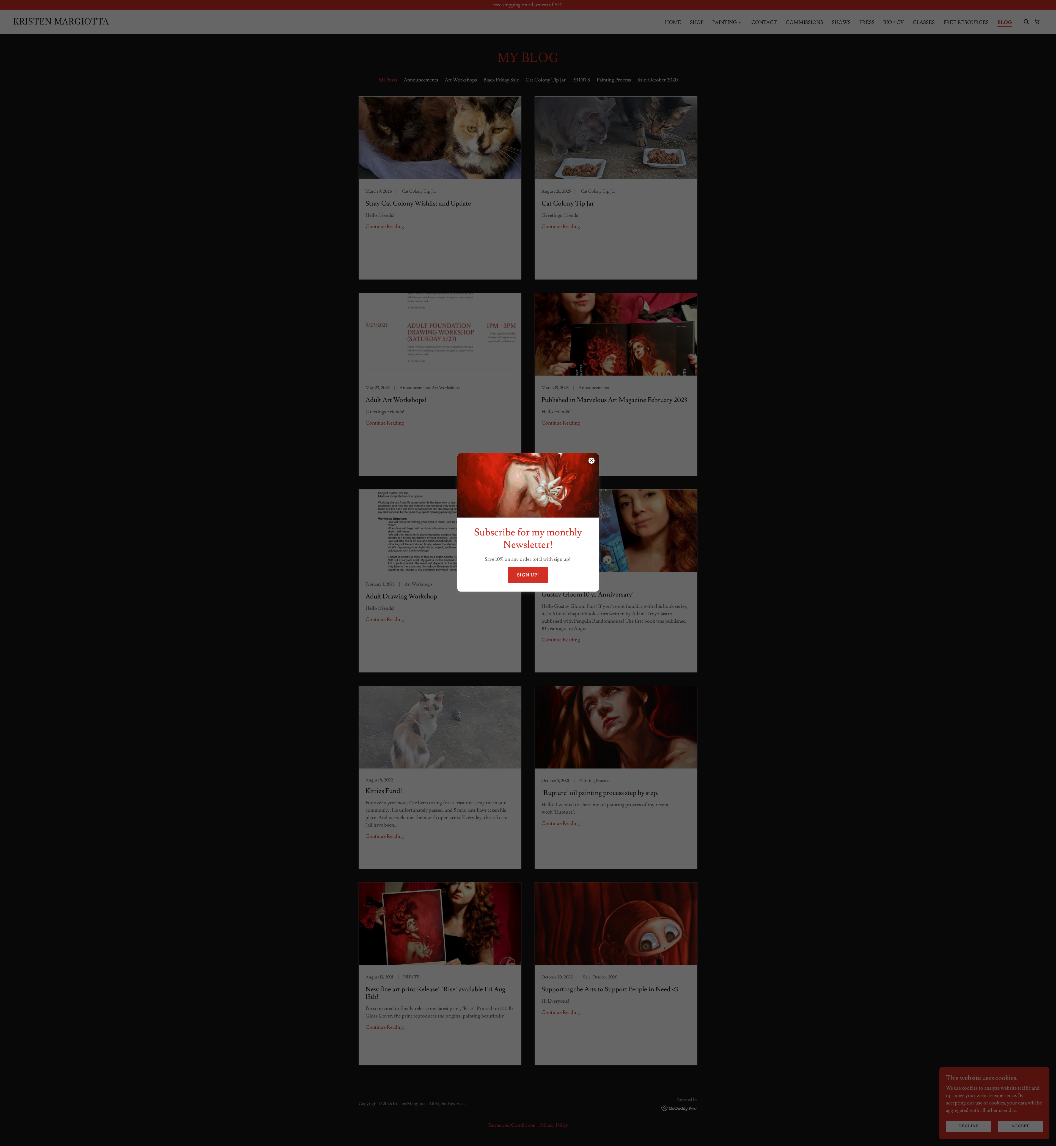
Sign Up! (528, 575)
